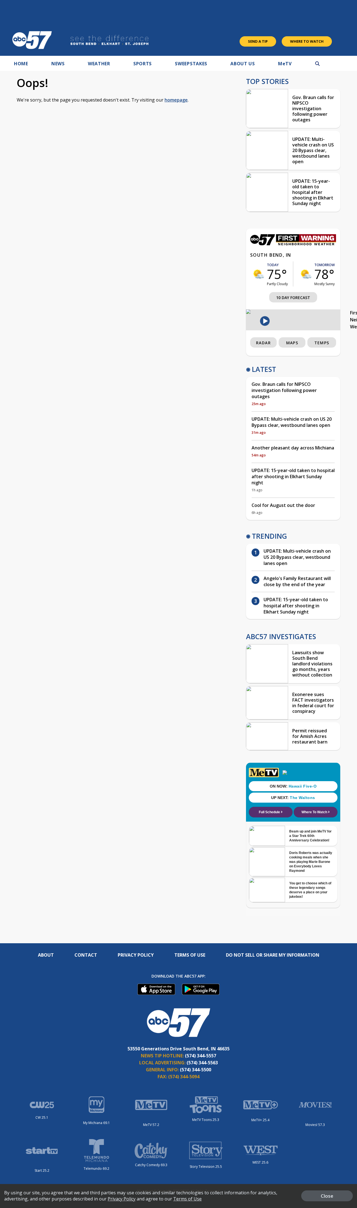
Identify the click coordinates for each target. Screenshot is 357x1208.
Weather (99, 64)
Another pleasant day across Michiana (293, 448)
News (58, 64)
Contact (85, 955)
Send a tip (258, 41)
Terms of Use (189, 955)
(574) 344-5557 (200, 1056)
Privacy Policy (136, 955)
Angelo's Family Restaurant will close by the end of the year (297, 581)
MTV (285, 64)
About (46, 955)
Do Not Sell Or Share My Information (272, 955)
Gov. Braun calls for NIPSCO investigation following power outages (313, 108)
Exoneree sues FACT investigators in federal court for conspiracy (313, 702)
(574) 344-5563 (202, 1063)
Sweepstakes (191, 64)
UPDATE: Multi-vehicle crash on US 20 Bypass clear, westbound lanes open (313, 150)
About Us (242, 64)
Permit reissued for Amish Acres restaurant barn (309, 736)
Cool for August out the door (283, 505)
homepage (176, 100)
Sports (142, 64)
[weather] (258, 274)
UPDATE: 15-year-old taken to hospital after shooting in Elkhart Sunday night (312, 192)
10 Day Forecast (293, 297)
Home (21, 64)
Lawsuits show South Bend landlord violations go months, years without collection (312, 663)
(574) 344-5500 (195, 1070)
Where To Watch (307, 41)
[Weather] (293, 244)
